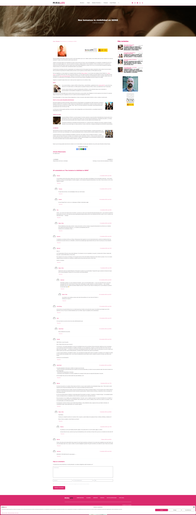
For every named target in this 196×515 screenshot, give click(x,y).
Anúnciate (95, 497)
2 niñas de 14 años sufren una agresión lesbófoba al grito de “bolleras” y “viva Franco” (133, 55)
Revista (82, 2)
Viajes (88, 2)
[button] (193, 507)
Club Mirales (113, 2)
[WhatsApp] (140, 2)
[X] (83, 149)
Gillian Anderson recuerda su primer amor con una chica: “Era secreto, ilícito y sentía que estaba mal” (133, 63)
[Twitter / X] (142, 2)
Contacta (102, 497)
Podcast (106, 2)
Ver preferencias (188, 510)
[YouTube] (137, 2)
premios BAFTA (102, 85)
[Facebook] (132, 2)
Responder (59, 183)
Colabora (88, 497)
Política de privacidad (111, 497)
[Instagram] (135, 2)
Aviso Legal (121, 497)
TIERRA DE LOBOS (57, 114)
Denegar (174, 510)
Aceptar (161, 510)
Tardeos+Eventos (96, 2)
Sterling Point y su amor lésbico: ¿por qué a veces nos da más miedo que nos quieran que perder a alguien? (133, 71)
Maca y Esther (84, 73)
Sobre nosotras (80, 497)
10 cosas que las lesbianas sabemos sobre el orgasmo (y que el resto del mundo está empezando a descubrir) (133, 48)
